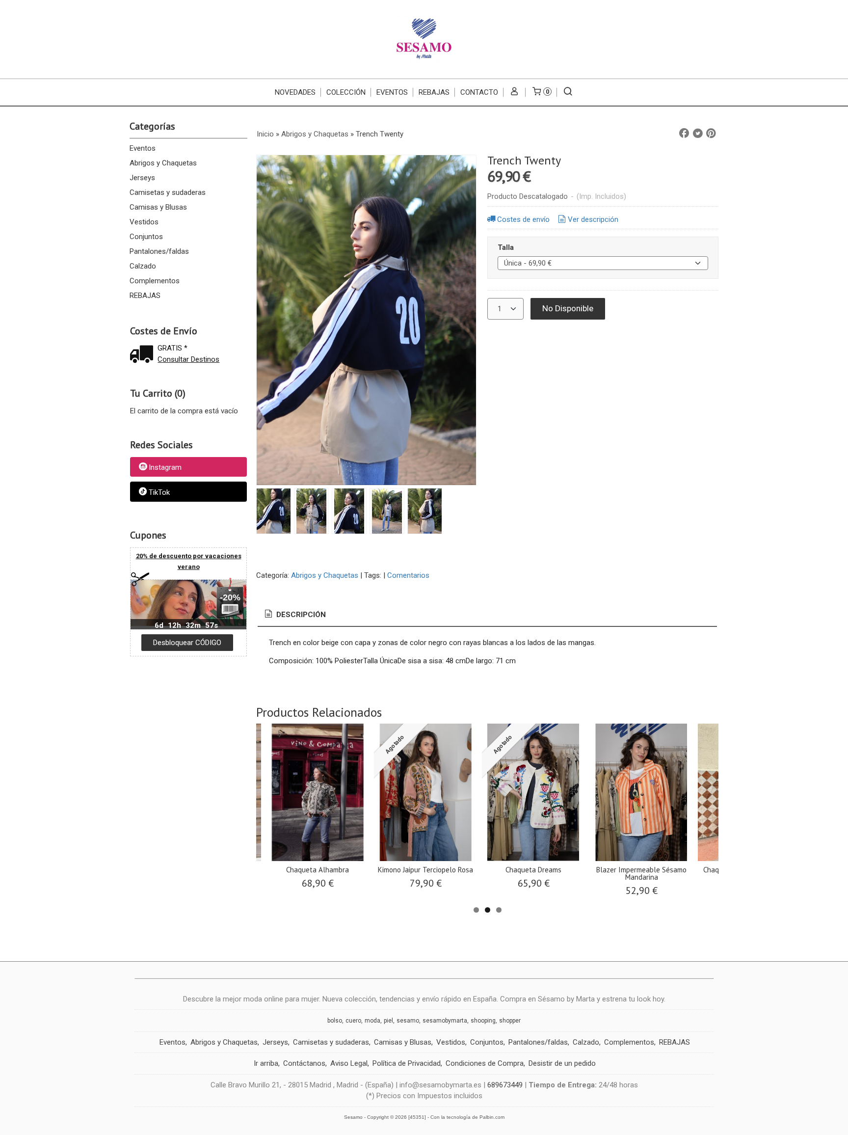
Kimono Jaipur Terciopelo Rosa (425, 869)
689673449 (505, 1085)
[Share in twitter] (698, 133)
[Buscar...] (568, 92)
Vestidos (144, 221)
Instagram (165, 467)
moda (372, 1020)
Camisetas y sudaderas (168, 192)
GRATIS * (172, 348)
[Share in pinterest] (711, 133)
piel (388, 1020)
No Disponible (567, 308)
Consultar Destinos (188, 359)
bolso (334, 1020)
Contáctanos (304, 1063)
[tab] (294, 614)
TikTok (159, 492)
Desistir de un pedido (562, 1063)
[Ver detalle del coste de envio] (144, 355)
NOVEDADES (295, 92)
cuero (353, 1020)
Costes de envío (523, 219)
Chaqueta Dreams (533, 869)
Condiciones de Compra (485, 1063)
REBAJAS (434, 92)
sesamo (408, 1020)
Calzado (143, 266)
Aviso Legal (349, 1063)
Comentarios (408, 575)
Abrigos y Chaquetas (163, 163)
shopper (510, 1020)
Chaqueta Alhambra (317, 869)
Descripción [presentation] (300, 614)
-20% (230, 597)
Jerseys (142, 177)
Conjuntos (146, 236)
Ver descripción (593, 219)
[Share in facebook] (684, 133)
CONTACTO (479, 92)
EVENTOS (392, 92)
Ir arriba (266, 1063)
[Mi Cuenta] (514, 92)
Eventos (143, 148)
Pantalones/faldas (159, 251)
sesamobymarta (445, 1020)
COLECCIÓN (346, 92)
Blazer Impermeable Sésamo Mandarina (641, 873)
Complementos (155, 280)
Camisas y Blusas (158, 207)
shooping (483, 1020)
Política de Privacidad (406, 1063)
